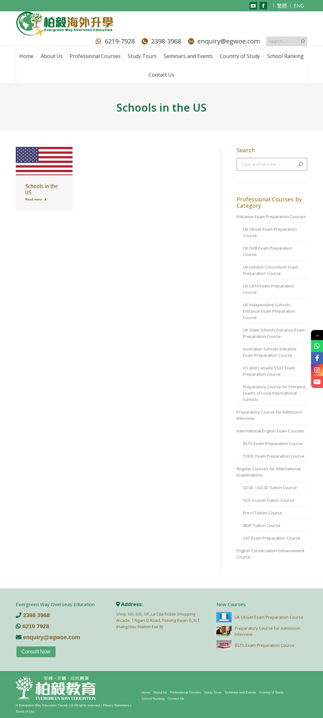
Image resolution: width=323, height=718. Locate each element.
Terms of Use (25, 711)
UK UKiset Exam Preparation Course (270, 232)
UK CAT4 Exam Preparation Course (268, 289)
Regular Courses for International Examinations (269, 472)
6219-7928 (120, 41)
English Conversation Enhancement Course (270, 554)
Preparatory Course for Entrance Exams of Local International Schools (274, 393)
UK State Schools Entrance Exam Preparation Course (274, 333)
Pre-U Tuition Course (262, 513)
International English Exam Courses (270, 431)
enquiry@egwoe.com (228, 41)
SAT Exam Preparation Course (271, 538)
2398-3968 (166, 41)
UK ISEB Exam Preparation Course (268, 251)
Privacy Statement (116, 705)
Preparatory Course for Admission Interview (269, 415)
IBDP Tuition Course (261, 525)
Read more (33, 199)
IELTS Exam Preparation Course (273, 443)
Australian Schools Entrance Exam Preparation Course (270, 352)
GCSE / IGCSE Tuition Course (270, 487)
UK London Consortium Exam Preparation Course (270, 270)
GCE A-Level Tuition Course (268, 500)
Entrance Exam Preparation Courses (271, 216)
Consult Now (35, 651)
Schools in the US (41, 189)
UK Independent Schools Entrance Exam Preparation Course (269, 311)
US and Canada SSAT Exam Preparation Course (269, 371)
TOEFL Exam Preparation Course (273, 456)
